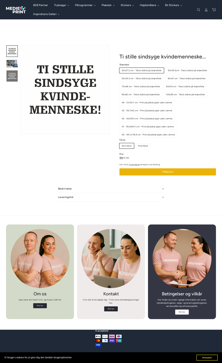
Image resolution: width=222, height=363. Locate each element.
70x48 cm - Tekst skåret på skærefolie (141, 86)
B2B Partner (40, 5)
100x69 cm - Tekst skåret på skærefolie (185, 94)
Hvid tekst (143, 146)
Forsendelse (134, 164)
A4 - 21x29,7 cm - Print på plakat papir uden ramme (147, 102)
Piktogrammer (84, 5)
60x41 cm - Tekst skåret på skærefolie (187, 78)
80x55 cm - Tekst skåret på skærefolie (185, 86)
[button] (73, 357)
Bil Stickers (172, 5)
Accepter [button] (207, 357)
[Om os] (40, 258)
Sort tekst (127, 146)
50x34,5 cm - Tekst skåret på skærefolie (142, 78)
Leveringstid (65, 197)
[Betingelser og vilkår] (182, 258)
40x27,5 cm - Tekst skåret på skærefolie (142, 70)
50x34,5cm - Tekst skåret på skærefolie (187, 70)
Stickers (126, 5)
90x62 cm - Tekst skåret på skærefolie (141, 94)
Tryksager (60, 5)
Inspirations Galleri (45, 14)
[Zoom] (65, 89)
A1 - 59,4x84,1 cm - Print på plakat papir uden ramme (148, 126)
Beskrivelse (65, 188)
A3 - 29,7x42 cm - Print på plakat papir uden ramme (147, 110)
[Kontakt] (111, 258)
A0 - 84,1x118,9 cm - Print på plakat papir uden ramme (148, 134)
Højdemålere (148, 5)
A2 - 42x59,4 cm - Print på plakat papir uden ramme (147, 118)
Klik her (40, 306)
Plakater (107, 5)
